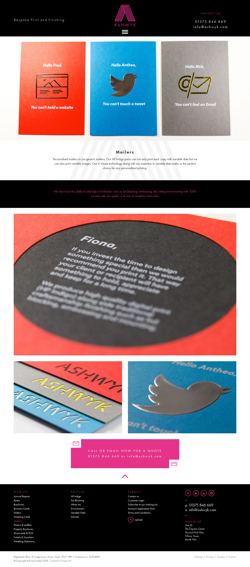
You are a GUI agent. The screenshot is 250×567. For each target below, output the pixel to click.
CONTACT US (211, 13)
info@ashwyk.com (210, 26)
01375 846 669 (210, 21)
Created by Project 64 (60, 560)
